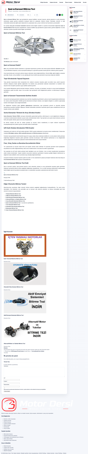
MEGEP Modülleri (8, 450)
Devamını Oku (7, 261)
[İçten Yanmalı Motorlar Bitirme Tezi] (34, 245)
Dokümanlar (6, 426)
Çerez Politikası (58, 453)
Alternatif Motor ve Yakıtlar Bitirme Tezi (14, 343)
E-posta (5, 381)
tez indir (40, 349)
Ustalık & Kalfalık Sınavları (10, 423)
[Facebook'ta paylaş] (57, 15)
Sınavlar (61, 2)
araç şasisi (27, 349)
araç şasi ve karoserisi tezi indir (18, 349)
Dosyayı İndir (11, 180)
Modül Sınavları (7, 446)
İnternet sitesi (6, 384)
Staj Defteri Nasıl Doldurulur (10, 440)
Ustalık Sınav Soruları (8, 447)
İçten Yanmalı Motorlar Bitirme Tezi (13, 258)
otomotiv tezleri (34, 349)
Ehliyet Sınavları (44, 2)
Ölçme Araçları (68, 2)
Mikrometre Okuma (8, 434)
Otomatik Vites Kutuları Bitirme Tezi (13, 287)
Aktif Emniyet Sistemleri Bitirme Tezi (14, 315)
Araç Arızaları (7, 428)
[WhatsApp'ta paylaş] (62, 15)
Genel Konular (15, 11)
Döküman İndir (77, 2)
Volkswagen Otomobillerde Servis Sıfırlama (13, 437)
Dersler (85, 2)
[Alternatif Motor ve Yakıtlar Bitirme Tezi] (34, 330)
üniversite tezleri (45, 349)
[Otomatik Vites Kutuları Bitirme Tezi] (34, 273)
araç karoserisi (7, 349)
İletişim (64, 453)
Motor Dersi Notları (8, 438)
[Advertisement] (34, 220)
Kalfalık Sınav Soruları (9, 449)
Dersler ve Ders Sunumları (10, 419)
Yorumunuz (6, 366)
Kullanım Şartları (50, 453)
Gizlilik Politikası (42, 453)
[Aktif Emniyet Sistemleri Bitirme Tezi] (34, 302)
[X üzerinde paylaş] (60, 15)
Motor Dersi (8, 453)
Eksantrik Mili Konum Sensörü (10, 435)
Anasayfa (10, 11)
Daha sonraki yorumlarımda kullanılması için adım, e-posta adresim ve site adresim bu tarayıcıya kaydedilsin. (25, 389)
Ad (5, 377)
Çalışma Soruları (53, 2)
